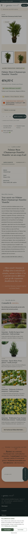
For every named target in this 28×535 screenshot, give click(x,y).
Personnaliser (14, 532)
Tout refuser (20, 529)
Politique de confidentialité (10, 526)
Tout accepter (7, 529)
